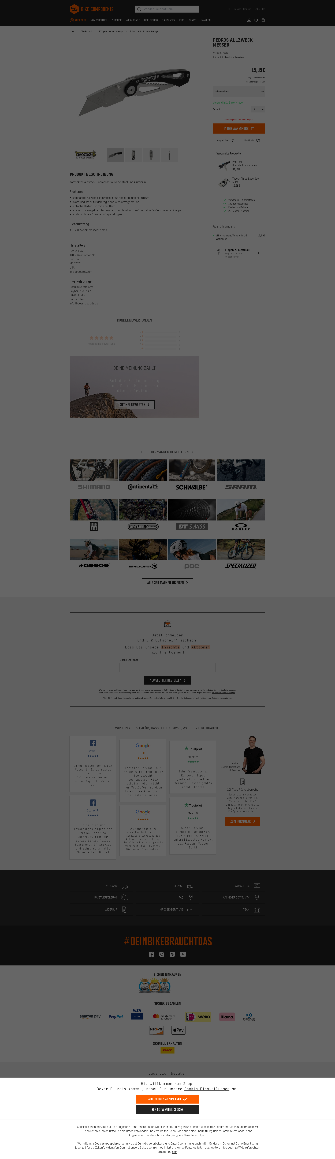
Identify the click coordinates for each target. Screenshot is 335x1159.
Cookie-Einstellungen (206, 1089)
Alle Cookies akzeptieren (164, 1099)
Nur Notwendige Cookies (167, 1109)
